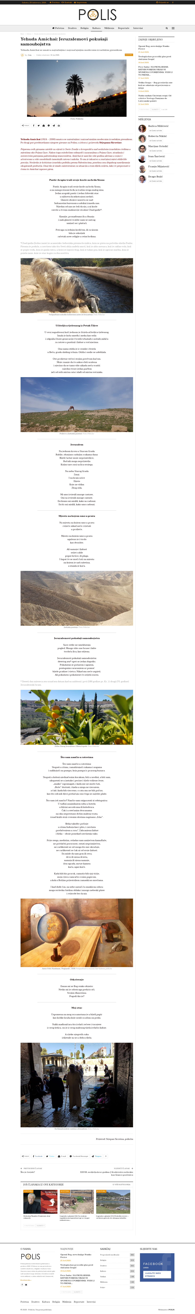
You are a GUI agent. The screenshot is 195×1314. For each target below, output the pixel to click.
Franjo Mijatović (158, 166)
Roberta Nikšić (157, 136)
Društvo (72, 28)
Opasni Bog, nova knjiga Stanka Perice (153, 47)
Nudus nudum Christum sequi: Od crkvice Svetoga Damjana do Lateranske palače (154, 98)
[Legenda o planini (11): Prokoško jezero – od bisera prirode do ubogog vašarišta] (113, 1202)
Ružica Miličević (158, 126)
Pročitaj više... (26, 1280)
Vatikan (103, 1276)
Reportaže (123, 28)
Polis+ (102, 1287)
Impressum (82, 2)
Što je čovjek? (28, 1172)
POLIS (171, 1309)
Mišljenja (109, 28)
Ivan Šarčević (156, 156)
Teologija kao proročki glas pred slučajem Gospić (154, 58)
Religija (84, 28)
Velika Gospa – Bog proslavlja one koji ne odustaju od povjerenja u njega (155, 85)
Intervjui (138, 28)
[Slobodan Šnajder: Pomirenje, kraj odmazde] (40, 1202)
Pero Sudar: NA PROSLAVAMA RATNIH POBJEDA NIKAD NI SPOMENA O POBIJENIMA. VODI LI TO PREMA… (155, 71)
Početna (56, 2)
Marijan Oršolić (158, 146)
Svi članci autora (156, 131)
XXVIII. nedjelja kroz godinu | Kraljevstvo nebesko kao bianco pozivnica (106, 1173)
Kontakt (68, 2)
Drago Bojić (155, 177)
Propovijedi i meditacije (109, 1254)
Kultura (96, 28)
